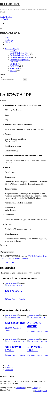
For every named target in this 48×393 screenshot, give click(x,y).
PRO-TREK (15, 68)
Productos (9, 40)
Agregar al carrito (7, 252)
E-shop (35, 388)
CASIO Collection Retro (19, 55)
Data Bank (14, 62)
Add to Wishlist (11, 283)
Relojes (13, 71)
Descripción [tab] (9, 262)
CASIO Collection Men (19, 53)
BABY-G (13, 51)
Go (25, 79)
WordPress (20, 388)
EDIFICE (13, 64)
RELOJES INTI (10, 4)
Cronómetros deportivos (19, 60)
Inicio (7, 38)
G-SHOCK (14, 66)
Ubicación (9, 42)
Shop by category (12, 49)
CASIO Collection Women (20, 57)
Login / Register (6, 17)
